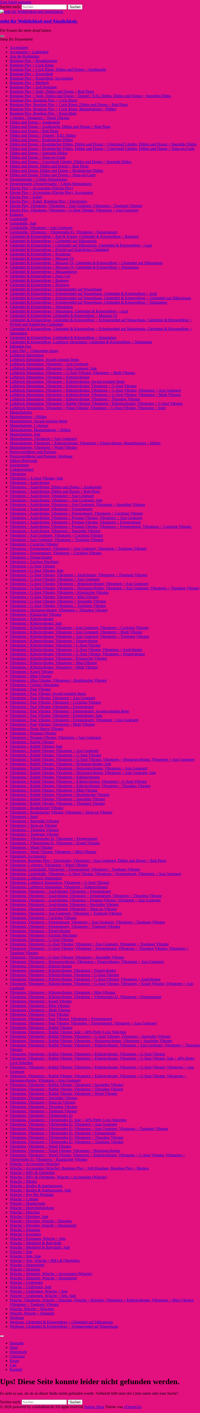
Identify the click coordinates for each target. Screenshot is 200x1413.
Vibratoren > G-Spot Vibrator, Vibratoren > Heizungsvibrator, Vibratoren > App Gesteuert (79, 584)
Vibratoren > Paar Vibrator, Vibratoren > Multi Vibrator (52, 724)
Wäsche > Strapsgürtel (27, 1265)
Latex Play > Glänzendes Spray (34, 351)
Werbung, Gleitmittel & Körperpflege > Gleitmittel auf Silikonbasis (61, 1322)
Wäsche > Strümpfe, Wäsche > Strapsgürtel (43, 1278)
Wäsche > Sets (21, 1252)
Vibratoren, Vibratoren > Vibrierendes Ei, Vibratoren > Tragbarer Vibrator (66, 1142)
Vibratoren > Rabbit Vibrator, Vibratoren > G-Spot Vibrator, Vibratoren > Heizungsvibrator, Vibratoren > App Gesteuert (102, 759)
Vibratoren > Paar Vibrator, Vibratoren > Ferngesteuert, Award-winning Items (69, 711)
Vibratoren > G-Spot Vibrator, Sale (36, 570)
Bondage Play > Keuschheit (31, 74)
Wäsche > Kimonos (25, 1230)
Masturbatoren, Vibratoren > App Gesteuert (43, 439)
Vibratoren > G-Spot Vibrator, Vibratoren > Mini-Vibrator (54, 597)
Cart (13, 1365)
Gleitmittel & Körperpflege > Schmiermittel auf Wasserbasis (56, 289)
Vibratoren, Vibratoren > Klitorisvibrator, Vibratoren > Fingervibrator (63, 970)
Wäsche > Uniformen (26, 1282)
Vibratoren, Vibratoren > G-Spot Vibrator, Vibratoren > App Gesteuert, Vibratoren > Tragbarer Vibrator (89, 944)
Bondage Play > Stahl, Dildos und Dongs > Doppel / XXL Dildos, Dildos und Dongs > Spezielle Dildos (90, 96)
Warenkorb (18, 1352)
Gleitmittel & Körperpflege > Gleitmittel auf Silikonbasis (53, 241)
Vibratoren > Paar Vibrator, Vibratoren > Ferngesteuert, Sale (56, 715)
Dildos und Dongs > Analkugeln (35, 122)
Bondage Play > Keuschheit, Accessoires (41, 78)
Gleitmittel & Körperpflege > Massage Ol (42, 258)
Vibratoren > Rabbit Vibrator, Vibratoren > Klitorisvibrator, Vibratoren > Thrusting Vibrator (80, 786)
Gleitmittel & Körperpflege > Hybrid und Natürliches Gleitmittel (59, 250)
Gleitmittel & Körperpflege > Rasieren (39, 280)
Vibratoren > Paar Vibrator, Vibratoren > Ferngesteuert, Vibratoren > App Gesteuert (74, 720)
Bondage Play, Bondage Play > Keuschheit (43, 113)
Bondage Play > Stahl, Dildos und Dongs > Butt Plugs (52, 91)
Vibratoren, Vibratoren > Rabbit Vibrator (41, 1028)
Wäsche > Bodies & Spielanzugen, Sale (40, 1190)
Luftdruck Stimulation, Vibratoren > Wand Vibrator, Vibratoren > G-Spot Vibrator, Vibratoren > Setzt (88, 408)
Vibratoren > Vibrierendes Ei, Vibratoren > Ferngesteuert (53, 839)
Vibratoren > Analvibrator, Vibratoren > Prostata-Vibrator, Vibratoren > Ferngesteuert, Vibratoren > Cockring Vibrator (100, 526)
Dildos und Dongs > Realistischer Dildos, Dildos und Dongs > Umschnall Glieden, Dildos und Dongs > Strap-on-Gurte (102, 149)
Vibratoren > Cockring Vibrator (34, 544)
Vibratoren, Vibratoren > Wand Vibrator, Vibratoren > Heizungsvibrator (65, 1151)
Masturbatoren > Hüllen (28, 417)
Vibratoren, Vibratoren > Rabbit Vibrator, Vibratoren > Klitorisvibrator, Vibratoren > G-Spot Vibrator (87, 1054)
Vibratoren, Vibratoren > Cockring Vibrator (43, 918)
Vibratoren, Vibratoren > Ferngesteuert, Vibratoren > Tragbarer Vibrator (65, 926)
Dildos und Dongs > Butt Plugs (34, 131)
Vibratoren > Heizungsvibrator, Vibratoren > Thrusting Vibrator (59, 610)
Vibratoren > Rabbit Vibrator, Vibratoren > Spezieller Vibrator (57, 799)
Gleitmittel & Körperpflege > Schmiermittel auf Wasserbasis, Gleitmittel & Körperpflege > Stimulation (88, 302)
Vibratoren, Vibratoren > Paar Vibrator (39, 1014)
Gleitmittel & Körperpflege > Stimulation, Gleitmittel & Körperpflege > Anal (69, 311)
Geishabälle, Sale (23, 223)
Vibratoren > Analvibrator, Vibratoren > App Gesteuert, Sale (56, 500)
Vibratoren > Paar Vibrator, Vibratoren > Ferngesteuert (52, 707)
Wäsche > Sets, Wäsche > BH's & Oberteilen (45, 1260)
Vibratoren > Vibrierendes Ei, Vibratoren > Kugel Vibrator (55, 843)
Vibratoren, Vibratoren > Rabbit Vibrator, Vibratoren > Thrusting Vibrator (66, 1089)
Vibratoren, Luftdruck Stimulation (36, 878)
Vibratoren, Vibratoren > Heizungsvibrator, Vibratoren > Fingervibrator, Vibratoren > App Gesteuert (87, 962)
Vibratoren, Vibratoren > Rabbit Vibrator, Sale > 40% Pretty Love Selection (68, 1032)
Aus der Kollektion (24, 56)
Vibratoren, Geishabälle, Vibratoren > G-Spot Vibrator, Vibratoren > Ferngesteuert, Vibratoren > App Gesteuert (95, 874)
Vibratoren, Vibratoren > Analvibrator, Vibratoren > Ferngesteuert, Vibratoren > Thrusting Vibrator (86, 896)
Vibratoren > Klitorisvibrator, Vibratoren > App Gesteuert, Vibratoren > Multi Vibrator (76, 632)
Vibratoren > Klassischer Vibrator (35, 614)
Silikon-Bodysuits (23, 461)
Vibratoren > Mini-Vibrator (30, 676)
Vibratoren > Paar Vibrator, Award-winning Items (48, 693)
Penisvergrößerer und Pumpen (33, 452)
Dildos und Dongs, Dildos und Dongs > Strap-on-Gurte (53, 175)
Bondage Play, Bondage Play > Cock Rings (43, 100)
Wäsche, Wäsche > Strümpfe (32, 1313)
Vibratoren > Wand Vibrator (31, 847)
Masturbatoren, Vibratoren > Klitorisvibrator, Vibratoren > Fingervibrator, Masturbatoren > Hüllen (85, 443)
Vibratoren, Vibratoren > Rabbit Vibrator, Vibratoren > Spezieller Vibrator (66, 1085)
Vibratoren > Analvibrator (30, 483)
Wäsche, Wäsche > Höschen (32, 1309)
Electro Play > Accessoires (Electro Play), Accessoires (51, 192)
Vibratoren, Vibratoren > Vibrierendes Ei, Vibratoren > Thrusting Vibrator (66, 1137)
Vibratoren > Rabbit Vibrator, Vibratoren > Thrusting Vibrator (57, 803)
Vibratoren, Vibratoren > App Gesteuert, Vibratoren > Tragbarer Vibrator (66, 913)
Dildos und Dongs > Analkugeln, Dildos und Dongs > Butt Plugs (60, 127)
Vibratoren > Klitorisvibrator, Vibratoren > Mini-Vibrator (53, 663)
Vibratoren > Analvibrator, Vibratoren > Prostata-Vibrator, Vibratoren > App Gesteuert (76, 518)
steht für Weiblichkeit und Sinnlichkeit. (39, 21)
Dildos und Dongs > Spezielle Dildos (38, 153)
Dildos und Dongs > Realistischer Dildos (41, 140)
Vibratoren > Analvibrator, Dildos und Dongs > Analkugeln (55, 487)
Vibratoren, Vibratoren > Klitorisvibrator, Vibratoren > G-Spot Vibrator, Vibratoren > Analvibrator (85, 979)
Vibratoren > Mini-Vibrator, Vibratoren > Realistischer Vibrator (58, 680)
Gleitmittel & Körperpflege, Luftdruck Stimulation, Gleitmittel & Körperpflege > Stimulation (81, 342)
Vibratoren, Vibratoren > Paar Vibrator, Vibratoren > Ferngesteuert (61, 1019)
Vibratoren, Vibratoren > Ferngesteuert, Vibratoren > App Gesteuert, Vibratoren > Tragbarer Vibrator (87, 922)
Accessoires (19, 47)
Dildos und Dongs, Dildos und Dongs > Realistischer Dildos (56, 170)
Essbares (16, 214)
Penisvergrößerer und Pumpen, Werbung (41, 456)
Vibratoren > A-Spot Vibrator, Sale (36, 478)
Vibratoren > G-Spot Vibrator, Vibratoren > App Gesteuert (55, 579)
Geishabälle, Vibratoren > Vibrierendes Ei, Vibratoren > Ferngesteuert (63, 232)
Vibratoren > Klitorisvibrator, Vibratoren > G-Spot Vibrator (55, 645)
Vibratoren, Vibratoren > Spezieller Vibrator (43, 1098)
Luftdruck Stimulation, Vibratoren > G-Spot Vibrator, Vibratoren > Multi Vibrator (72, 373)
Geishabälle (19, 219)
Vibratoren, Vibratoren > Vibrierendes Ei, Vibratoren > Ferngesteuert (63, 1133)
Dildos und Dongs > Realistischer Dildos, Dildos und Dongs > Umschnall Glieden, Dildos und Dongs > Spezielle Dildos (103, 144)
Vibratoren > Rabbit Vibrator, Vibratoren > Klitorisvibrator (55, 777)
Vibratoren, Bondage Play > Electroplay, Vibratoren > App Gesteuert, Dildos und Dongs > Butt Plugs (88, 860)
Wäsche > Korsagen (25, 1234)
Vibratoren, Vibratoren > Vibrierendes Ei (41, 1115)
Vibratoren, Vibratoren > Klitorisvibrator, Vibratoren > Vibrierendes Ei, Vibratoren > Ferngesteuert (85, 997)
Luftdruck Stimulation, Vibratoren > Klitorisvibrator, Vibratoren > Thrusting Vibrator (75, 399)
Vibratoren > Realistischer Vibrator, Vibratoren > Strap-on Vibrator (61, 812)
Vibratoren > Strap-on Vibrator (33, 825)
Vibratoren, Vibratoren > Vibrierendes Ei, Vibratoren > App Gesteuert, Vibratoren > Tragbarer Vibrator (89, 1129)
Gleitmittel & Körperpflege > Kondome (40, 254)
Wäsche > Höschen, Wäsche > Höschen (41, 1221)
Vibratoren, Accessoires (28, 856)
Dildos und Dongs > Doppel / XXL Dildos (43, 135)
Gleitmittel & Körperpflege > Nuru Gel (40, 276)
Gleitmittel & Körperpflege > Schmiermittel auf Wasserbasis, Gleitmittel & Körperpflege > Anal (83, 294)
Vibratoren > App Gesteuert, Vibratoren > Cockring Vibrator (56, 535)
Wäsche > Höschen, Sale (29, 1216)
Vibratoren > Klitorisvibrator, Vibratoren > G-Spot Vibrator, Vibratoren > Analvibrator (76, 650)
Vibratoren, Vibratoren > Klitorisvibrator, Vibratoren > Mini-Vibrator (62, 992)
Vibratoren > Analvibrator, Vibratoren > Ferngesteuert (51, 509)
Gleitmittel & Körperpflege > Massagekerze (43, 272)
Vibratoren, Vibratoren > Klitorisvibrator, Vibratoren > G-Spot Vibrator (64, 975)
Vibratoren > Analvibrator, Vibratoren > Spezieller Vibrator (55, 531)
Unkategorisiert (21, 469)
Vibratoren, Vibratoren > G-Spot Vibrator (41, 940)
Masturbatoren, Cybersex (29, 425)
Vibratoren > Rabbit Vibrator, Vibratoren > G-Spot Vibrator (55, 755)
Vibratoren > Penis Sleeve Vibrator (36, 729)
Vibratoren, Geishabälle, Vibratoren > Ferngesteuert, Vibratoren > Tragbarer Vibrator (75, 869)
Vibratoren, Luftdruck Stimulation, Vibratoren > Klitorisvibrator (59, 887)
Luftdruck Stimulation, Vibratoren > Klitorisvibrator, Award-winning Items (67, 381)
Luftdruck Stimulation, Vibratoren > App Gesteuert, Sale (53, 368)
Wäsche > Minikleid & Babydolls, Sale (40, 1247)
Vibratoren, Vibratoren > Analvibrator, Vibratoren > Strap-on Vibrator (63, 909)
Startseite (17, 1343)
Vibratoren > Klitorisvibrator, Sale (36, 623)
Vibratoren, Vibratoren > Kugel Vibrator (41, 1001)
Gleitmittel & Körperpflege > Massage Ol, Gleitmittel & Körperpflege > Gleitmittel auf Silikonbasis (86, 263)
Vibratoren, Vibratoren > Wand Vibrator (40, 1146)
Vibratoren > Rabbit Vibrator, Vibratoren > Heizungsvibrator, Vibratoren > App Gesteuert (78, 768)
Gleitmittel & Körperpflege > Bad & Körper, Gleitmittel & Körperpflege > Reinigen (74, 236)
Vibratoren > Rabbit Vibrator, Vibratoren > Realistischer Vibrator (60, 795)
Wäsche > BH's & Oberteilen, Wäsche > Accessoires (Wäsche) (58, 1177)
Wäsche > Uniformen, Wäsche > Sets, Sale (43, 1296)
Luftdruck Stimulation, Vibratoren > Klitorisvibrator (50, 377)
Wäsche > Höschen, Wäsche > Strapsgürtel (43, 1225)
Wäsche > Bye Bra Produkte (32, 1195)
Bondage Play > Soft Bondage (33, 87)
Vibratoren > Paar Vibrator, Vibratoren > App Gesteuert (52, 698)
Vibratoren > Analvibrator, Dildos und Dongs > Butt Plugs (55, 491)
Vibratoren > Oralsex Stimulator (34, 685)
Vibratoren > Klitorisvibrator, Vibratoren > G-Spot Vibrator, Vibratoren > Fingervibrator (77, 654)
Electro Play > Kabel (26, 197)
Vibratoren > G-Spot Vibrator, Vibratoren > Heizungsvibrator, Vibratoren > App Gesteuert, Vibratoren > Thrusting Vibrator (104, 588)
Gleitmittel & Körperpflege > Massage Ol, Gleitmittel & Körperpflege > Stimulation (74, 267)
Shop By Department (16, 39)
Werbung (17, 1318)
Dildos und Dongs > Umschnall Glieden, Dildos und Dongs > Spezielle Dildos (70, 162)
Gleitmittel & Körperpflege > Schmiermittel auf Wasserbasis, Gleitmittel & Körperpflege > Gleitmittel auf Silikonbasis (100, 298)
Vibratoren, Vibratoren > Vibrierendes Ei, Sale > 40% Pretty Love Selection (68, 1120)
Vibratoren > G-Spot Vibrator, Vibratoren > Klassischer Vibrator (59, 592)
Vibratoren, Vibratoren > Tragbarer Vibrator (43, 1111)
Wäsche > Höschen (25, 1212)
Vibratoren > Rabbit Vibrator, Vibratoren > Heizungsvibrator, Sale (60, 764)
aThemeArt (132, 1407)
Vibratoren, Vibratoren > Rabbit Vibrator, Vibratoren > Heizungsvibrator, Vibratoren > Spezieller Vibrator (91, 1041)
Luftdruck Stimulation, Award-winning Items (44, 359)
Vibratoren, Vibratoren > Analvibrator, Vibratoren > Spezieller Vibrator (64, 904)
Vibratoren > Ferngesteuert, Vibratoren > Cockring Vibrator (55, 553)
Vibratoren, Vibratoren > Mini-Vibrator (40, 1006)
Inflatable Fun (20, 346)
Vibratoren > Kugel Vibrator (31, 672)
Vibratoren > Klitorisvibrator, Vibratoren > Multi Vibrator (54, 667)
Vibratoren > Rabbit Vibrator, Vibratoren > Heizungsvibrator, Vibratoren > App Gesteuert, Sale (83, 773)
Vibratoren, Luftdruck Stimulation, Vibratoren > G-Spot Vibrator (59, 882)
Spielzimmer (19, 465)
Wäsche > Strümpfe (25, 1269)
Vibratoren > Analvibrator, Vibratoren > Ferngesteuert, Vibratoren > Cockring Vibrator (76, 513)
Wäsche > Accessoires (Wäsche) (35, 1164)
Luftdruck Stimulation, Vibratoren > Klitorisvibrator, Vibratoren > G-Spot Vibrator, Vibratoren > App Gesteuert (95, 390)
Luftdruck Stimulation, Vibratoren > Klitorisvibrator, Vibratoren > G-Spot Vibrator (73, 386)
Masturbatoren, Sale (25, 434)
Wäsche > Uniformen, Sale (30, 1287)
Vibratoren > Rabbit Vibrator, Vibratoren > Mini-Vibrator (54, 790)
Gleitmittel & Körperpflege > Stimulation (41, 307)
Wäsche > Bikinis (23, 1181)
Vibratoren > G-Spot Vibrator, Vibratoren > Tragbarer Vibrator (58, 606)
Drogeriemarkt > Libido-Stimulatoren (38, 179)
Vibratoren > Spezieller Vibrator (34, 821)
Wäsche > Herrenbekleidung (32, 1208)
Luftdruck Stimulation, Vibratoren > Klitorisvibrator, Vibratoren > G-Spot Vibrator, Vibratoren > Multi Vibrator (95, 395)
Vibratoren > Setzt (24, 817)
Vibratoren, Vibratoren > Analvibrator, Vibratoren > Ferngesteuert (60, 891)
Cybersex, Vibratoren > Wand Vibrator (40, 118)
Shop (14, 1347)
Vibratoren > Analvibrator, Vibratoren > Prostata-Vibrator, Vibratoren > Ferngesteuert (75, 522)
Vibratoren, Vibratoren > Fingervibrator (40, 931)
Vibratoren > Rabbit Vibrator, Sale (36, 746)
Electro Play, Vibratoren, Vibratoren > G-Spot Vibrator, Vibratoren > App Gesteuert (74, 210)
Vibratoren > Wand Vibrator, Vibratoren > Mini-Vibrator (53, 852)
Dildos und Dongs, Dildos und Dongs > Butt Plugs (49, 166)
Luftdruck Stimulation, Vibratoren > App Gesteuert (49, 364)
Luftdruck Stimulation (27, 355)
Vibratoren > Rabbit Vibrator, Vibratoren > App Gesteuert (54, 751)
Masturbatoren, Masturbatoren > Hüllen (40, 430)
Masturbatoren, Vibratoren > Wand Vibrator (43, 447)
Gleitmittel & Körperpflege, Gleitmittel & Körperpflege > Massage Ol (63, 316)
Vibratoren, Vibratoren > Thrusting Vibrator (43, 1107)
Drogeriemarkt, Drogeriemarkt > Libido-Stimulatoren (51, 184)
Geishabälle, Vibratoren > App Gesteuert (41, 228)
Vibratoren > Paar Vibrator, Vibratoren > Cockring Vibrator (55, 702)
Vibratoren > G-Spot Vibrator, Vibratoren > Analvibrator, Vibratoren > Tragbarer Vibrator (78, 575)
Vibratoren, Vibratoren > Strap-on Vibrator (42, 1102)
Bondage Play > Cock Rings (32, 65)
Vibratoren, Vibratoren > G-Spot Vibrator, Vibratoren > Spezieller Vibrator (67, 957)
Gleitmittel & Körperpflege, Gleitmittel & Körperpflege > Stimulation (63, 337)
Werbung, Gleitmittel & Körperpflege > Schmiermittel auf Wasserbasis (64, 1326)
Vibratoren (18, 474)
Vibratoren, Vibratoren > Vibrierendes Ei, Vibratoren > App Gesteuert (63, 1124)
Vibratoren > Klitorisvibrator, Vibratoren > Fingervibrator (54, 641)
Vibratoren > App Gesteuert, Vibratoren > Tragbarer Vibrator (56, 540)
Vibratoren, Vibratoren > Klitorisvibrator (41, 966)
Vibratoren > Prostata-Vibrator (33, 733)
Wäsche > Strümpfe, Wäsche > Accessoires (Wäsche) (51, 1274)
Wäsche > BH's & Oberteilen (32, 1173)
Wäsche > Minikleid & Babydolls (35, 1243)
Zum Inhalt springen (15, 2)
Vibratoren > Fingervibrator (31, 557)
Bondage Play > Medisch (29, 83)
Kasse (14, 1361)
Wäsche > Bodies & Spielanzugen (36, 1186)
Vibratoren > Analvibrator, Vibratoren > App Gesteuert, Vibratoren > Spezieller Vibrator (77, 504)
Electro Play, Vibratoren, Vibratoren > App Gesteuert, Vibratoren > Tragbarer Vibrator (76, 206)
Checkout (17, 1356)
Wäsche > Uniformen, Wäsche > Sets (39, 1291)
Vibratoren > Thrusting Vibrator (34, 830)
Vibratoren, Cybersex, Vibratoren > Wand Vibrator (49, 865)
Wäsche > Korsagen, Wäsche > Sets (38, 1238)
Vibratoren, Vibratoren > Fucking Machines (43, 935)
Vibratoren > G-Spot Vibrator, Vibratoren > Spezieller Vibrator (58, 601)
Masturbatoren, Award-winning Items (38, 421)
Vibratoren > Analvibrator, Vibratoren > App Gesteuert (52, 496)
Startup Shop (94, 1407)
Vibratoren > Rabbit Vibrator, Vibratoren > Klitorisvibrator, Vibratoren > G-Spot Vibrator (78, 781)
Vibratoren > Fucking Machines (34, 562)
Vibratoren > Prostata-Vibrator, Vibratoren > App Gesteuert (55, 737)
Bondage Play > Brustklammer (33, 61)
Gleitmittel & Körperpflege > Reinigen (39, 285)
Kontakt (16, 1369)
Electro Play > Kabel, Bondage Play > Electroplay (48, 201)
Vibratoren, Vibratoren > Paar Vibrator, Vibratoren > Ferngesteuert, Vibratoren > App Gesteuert (83, 1023)
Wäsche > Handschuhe (27, 1203)
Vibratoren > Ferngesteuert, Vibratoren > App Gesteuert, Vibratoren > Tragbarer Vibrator (78, 548)
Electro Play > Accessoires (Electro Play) (41, 188)
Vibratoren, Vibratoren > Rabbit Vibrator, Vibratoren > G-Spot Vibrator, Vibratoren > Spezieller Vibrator (90, 1036)
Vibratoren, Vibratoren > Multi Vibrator (40, 1010)
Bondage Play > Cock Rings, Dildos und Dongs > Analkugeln (58, 69)
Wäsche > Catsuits (24, 1199)
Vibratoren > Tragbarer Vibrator (34, 834)
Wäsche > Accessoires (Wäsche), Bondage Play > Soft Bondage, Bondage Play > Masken (79, 1168)
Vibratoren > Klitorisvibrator (32, 619)
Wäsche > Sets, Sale (25, 1256)
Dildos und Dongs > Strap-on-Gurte (37, 157)
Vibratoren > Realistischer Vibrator (36, 808)
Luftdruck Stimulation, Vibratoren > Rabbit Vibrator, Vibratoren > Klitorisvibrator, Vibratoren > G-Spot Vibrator (96, 403)
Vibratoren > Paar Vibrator (30, 689)
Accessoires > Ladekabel (29, 52)
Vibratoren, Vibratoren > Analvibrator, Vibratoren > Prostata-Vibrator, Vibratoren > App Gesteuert (85, 900)
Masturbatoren (21, 412)
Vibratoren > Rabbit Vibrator (32, 742)
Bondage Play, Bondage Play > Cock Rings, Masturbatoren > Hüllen (63, 109)
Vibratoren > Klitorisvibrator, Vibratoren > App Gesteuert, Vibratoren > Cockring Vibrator (79, 628)
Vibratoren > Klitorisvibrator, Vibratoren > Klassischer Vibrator (58, 658)
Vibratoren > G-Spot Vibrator (32, 566)
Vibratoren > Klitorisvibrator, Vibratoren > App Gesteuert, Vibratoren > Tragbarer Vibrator (79, 636)
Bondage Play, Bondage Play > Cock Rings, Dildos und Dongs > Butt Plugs (69, 105)
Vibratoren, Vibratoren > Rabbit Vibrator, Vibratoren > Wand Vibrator (63, 1093)
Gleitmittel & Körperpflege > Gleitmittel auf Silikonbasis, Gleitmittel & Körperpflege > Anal (81, 245)
